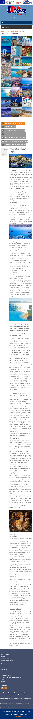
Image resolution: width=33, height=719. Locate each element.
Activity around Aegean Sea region (15, 134)
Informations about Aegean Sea (14, 123)
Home (2, 31)
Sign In (15, 17)
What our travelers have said (7, 660)
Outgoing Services (5, 665)
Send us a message (5, 707)
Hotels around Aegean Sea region (14, 137)
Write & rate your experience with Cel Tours (11, 662)
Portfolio (3, 656)
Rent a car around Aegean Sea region (16, 141)
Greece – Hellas (14, 31)
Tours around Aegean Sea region (14, 130)
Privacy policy (17, 716)
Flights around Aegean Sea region (15, 145)
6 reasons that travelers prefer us (8, 673)
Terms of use (4, 681)
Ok (12, 716)
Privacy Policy (4, 679)
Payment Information (6, 675)
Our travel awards (5, 658)
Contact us (3, 664)
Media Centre (4, 672)
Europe (7, 31)
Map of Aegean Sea (10, 127)
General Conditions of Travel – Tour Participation (12, 677)
